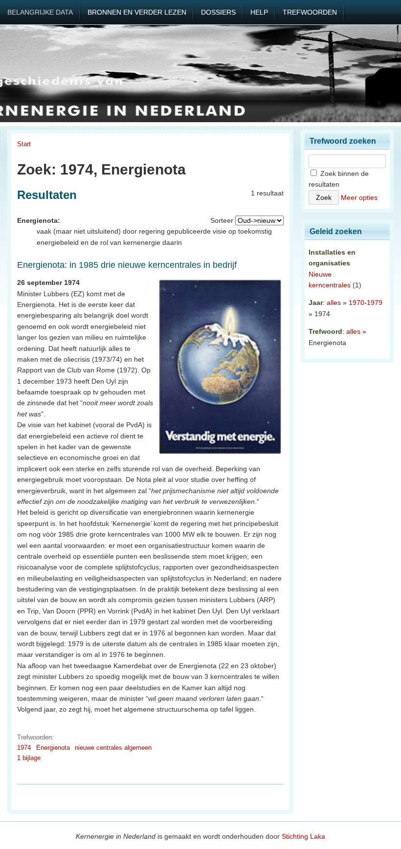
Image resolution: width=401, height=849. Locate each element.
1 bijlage (29, 758)
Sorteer (221, 220)
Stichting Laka (303, 836)
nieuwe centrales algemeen (113, 747)
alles (334, 302)
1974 (24, 747)
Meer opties (359, 197)
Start (24, 144)
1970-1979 (365, 302)
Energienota (53, 747)
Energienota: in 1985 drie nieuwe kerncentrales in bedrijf (127, 265)
